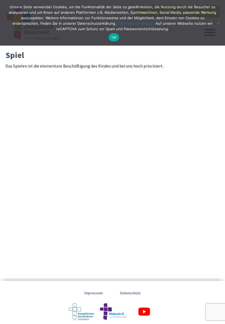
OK (114, 37)
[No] (218, 23)
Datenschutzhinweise (135, 23)
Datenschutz (130, 293)
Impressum (94, 293)
